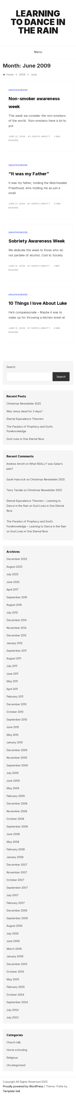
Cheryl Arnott (41, 136)
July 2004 (12, 1010)
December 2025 (16, 559)
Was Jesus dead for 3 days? (24, 411)
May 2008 (12, 842)
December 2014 (16, 620)
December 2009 (16, 750)
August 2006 (14, 925)
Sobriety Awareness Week (36, 241)
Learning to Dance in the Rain (38, 22)
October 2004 (15, 994)
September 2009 (17, 765)
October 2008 (15, 819)
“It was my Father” (28, 173)
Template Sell (11, 1091)
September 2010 (16, 719)
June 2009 (13, 780)
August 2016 (14, 605)
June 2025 (13, 582)
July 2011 (11, 666)
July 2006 (12, 933)
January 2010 (14, 742)
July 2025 (12, 574)
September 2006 (17, 918)
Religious (12, 1057)
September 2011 (16, 650)
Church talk (13, 1042)
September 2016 (16, 597)
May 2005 (12, 979)
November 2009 (16, 757)
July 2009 (12, 773)
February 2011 (14, 696)
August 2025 (14, 566)
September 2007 (17, 887)
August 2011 (13, 658)
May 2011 (12, 681)
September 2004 (17, 1002)
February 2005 (15, 987)
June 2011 (12, 673)
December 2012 (16, 635)
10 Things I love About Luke (37, 303)
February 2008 (15, 849)
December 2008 (16, 803)
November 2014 (16, 628)
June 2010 (12, 727)
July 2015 (12, 612)
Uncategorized (18, 90)
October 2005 (15, 971)
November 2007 (16, 872)
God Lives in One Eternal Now (25, 439)
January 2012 (14, 643)
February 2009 (15, 796)
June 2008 (13, 834)
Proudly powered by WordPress (23, 1086)
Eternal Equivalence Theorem (25, 419)
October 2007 (15, 880)
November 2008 (16, 811)
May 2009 (12, 788)
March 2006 (14, 949)
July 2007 (12, 895)
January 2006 (14, 956)
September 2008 (17, 826)
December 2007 (16, 864)
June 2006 (13, 941)
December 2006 (16, 910)
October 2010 (14, 712)
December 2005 (16, 964)
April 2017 (12, 589)
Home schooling (16, 1050)
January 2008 (14, 857)
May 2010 (12, 735)
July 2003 (12, 1017)
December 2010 (16, 704)
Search (10, 367)
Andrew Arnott (15, 463)
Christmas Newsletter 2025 (23, 403)
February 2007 (15, 903)
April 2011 (12, 689)
